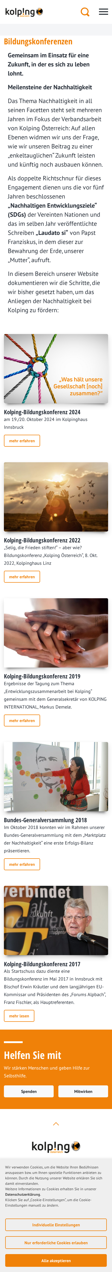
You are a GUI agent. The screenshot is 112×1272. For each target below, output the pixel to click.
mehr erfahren (22, 440)
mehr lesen (19, 1015)
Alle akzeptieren (56, 1260)
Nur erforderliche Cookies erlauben (56, 1242)
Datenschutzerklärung (22, 1194)
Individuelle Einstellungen (56, 1224)
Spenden (29, 1091)
